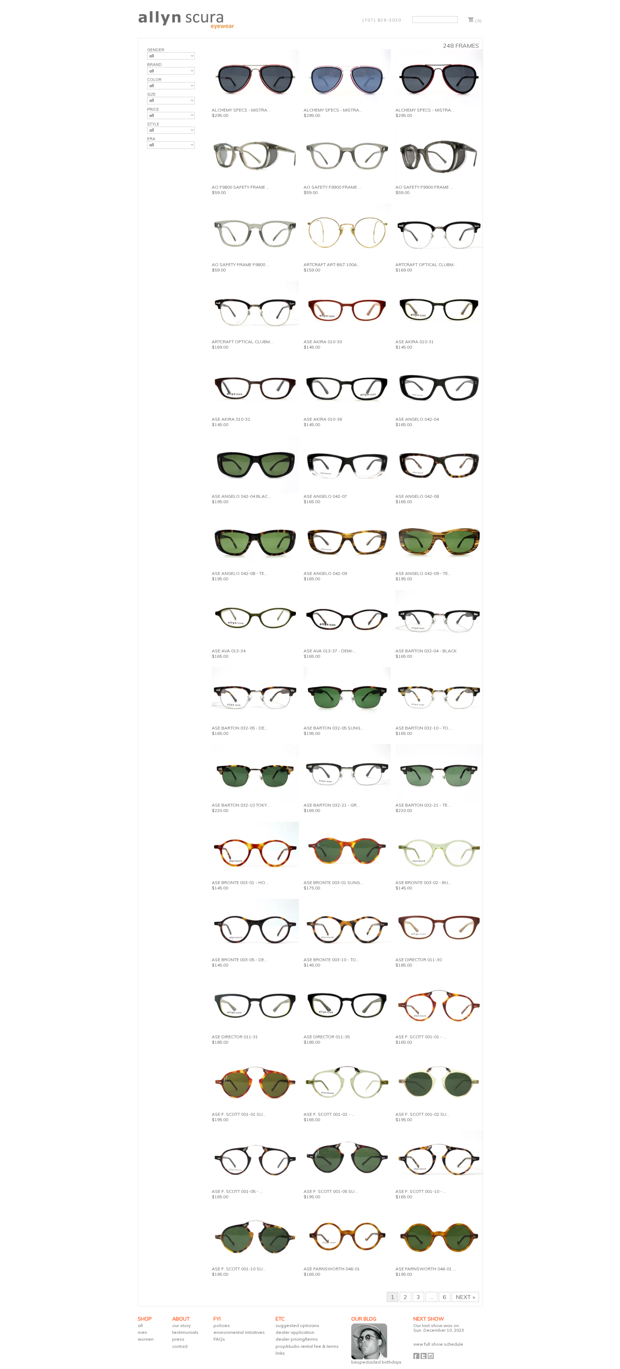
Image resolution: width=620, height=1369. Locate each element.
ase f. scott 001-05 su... (331, 1191)
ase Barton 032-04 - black (426, 650)
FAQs (219, 1339)
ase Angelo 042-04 (417, 419)
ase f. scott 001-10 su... (239, 1268)
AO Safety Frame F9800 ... (240, 264)
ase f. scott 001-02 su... (422, 1114)
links (280, 1353)
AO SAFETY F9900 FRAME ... (424, 187)
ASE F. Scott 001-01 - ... (420, 1036)
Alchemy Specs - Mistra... (241, 110)
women (146, 1339)
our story (181, 1325)
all (140, 1325)
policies (221, 1325)
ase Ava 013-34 (228, 650)
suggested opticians (297, 1325)
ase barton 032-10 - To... (423, 728)
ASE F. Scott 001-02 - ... (329, 1114)
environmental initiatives (239, 1332)
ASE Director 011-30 (418, 959)
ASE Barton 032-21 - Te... (423, 805)
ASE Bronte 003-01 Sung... (333, 882)
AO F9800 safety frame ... (240, 187)
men (142, 1332)
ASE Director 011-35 (327, 1036)
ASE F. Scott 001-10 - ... (420, 1191)
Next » (465, 1296)
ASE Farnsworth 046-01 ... (425, 1268)
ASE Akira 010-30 (323, 341)
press (178, 1339)
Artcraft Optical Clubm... (426, 264)
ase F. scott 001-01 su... (239, 1114)
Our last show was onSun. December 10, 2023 (438, 1328)
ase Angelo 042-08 (417, 496)
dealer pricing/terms (297, 1339)
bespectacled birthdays (376, 1362)
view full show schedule (438, 1344)
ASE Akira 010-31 (414, 341)
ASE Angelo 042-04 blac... (241, 496)
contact (180, 1346)
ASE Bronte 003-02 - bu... (423, 882)
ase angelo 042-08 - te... (239, 573)
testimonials (185, 1332)
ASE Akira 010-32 (231, 419)
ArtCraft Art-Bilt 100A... (332, 264)
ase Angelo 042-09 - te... (423, 573)
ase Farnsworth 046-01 (332, 1268)
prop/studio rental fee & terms (307, 1346)
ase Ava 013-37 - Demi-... (330, 650)
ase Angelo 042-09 (325, 573)
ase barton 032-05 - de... (240, 728)
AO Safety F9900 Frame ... (332, 187)
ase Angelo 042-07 (325, 496)
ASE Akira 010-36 (323, 419)
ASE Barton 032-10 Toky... (241, 805)
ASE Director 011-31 (235, 1036)
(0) (478, 20)
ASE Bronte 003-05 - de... (239, 959)
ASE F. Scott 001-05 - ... (237, 1191)
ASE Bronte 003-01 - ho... (240, 882)
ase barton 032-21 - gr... (332, 805)
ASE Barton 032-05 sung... (333, 728)
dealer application (295, 1332)
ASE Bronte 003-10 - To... (331, 959)
